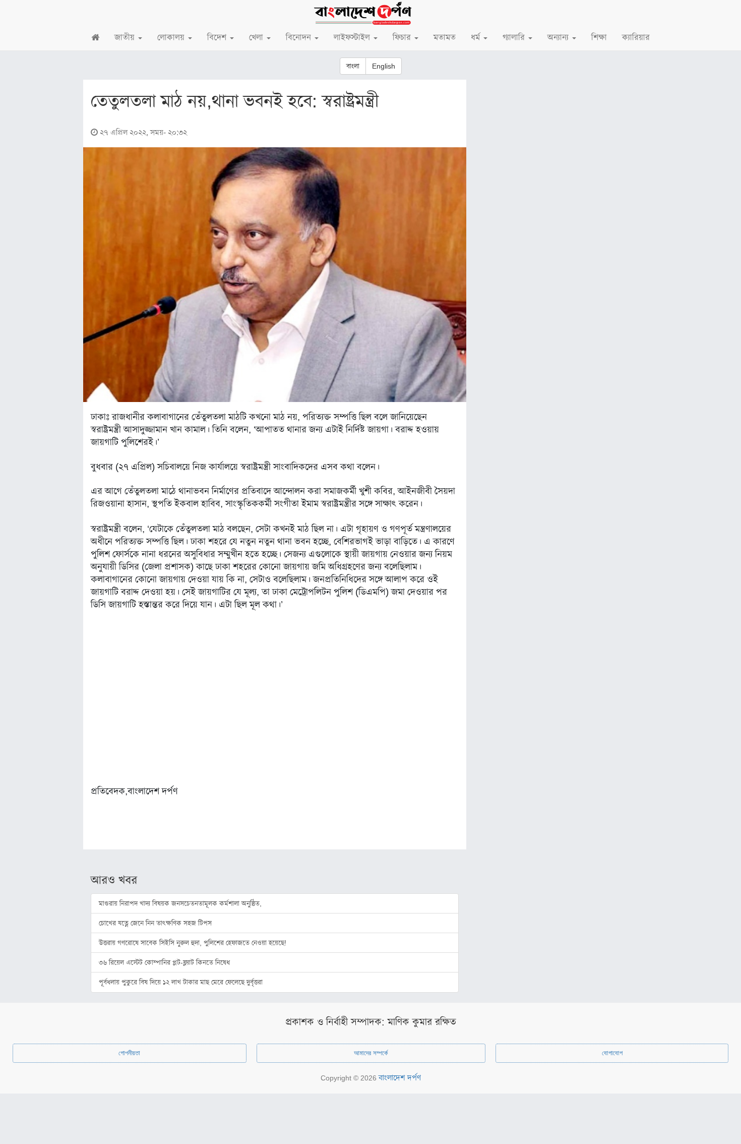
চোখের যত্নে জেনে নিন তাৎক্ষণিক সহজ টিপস (155, 923)
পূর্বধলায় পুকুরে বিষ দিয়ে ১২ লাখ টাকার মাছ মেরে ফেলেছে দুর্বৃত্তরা (181, 982)
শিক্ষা (599, 37)
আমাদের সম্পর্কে (371, 1053)
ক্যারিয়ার (636, 37)
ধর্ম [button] (476, 37)
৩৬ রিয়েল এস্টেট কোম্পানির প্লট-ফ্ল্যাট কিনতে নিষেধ (164, 962)
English (383, 66)
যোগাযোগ (612, 1053)
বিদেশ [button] (218, 37)
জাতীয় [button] (125, 37)
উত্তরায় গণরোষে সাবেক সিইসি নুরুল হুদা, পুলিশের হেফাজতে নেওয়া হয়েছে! (192, 943)
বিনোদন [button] (300, 37)
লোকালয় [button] (172, 37)
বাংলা (352, 66)
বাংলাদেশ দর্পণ (400, 1077)
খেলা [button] (257, 37)
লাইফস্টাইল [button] (353, 37)
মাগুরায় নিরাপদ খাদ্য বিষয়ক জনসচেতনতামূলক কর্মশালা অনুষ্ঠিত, (180, 903)
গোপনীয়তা (129, 1053)
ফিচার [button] (403, 37)
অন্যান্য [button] (559, 37)
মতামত (445, 37)
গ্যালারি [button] (515, 37)
